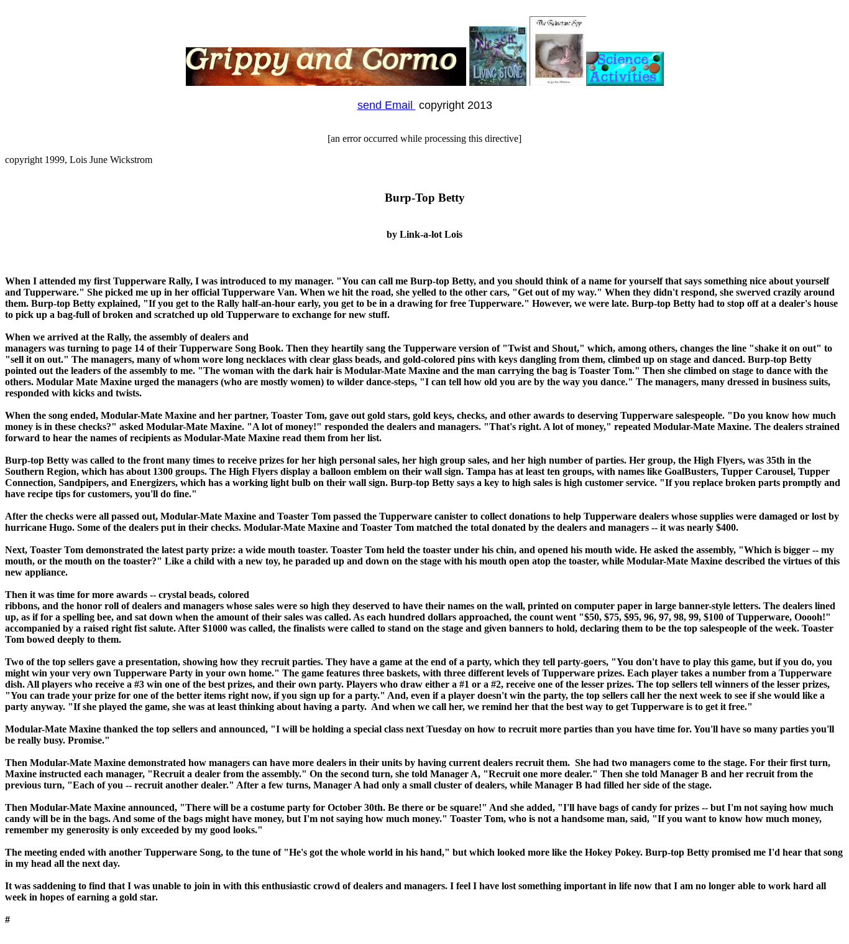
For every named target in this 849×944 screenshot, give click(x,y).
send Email (386, 105)
